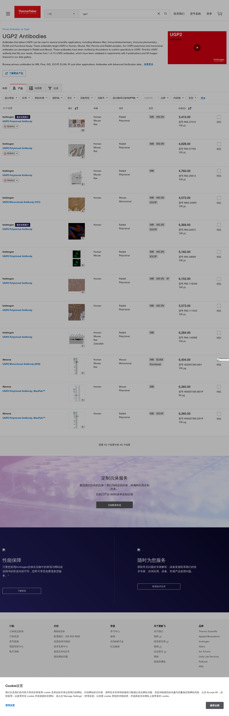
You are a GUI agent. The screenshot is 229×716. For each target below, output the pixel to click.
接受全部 (214, 705)
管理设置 (10, 705)
